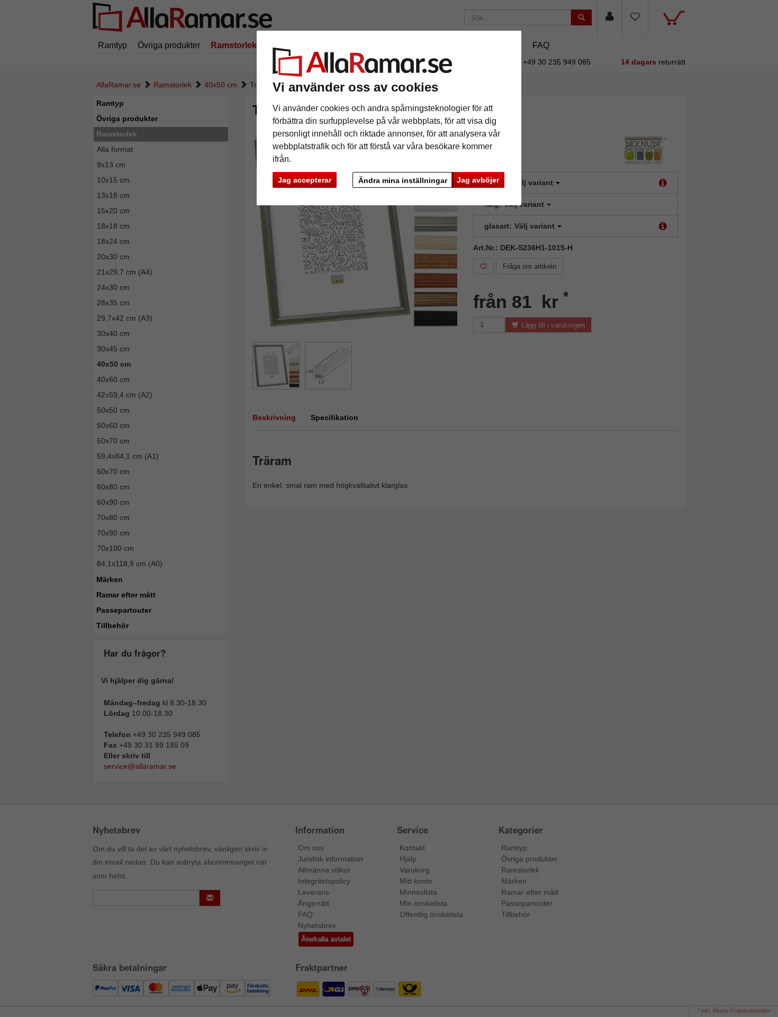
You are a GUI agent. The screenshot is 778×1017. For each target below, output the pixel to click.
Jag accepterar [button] (304, 180)
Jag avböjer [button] (478, 180)
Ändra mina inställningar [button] (402, 180)
